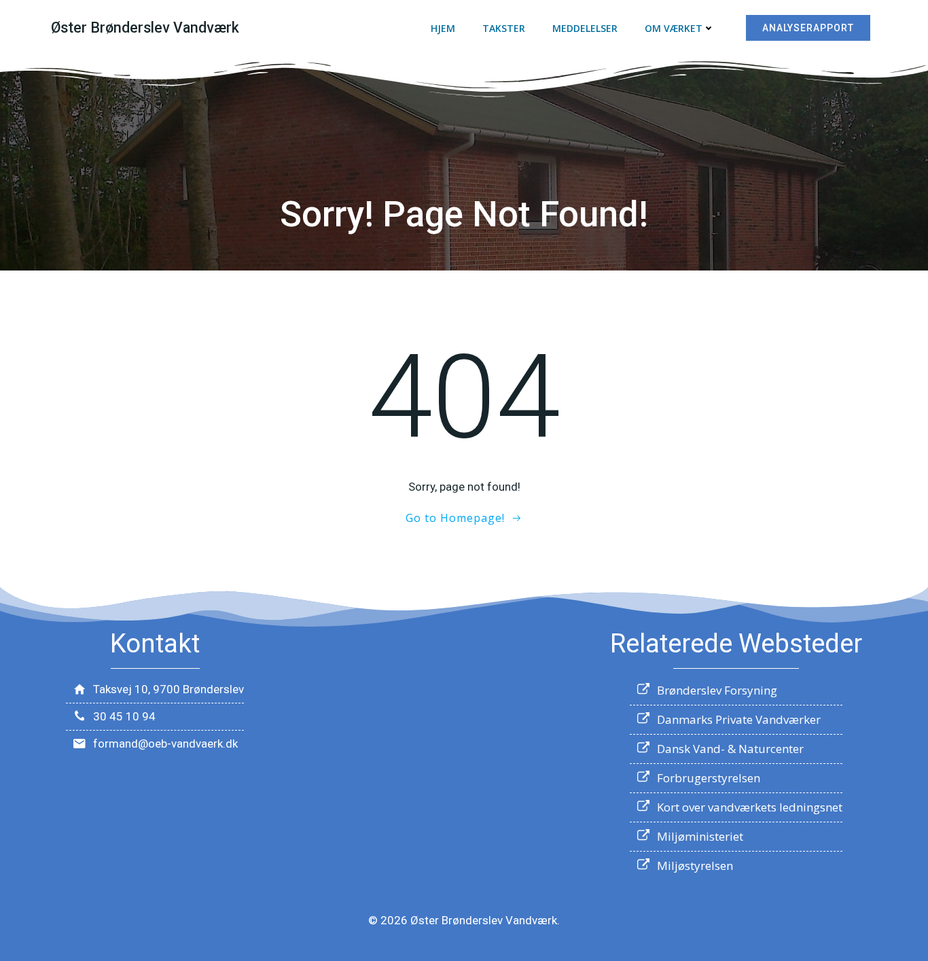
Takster (503, 28)
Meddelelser (585, 28)
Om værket (673, 28)
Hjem (443, 28)
